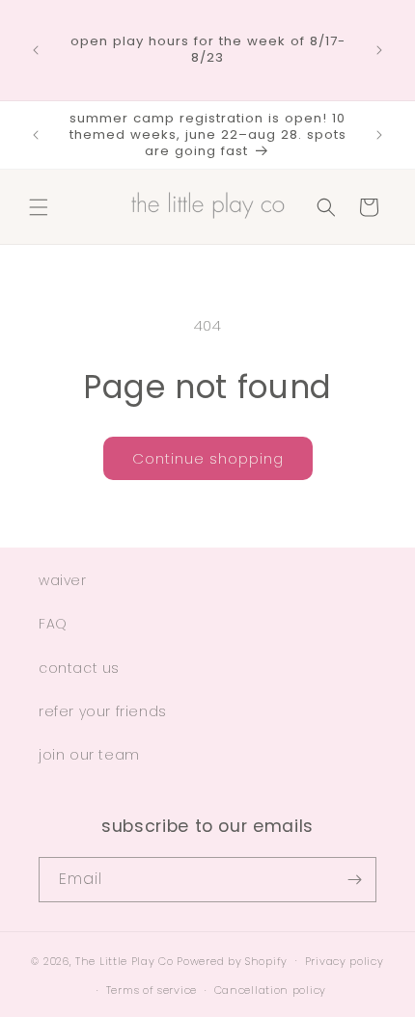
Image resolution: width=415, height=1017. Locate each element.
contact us (79, 668)
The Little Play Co (124, 960)
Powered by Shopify (232, 960)
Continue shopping (208, 458)
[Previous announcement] (35, 50)
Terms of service (151, 990)
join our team (89, 754)
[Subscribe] (354, 879)
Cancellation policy (270, 990)
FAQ (53, 623)
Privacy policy (344, 961)
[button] (38, 207)
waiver (63, 580)
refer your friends (103, 711)
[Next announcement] (379, 50)
